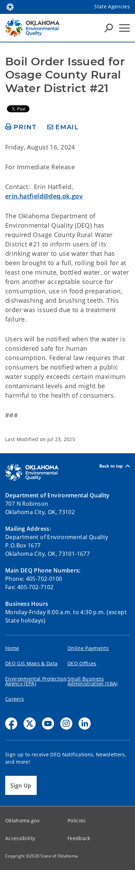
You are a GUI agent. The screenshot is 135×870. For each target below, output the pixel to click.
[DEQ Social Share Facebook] (11, 723)
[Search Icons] (109, 28)
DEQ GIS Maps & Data (31, 663)
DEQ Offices (82, 663)
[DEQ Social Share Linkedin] (85, 723)
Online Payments (88, 648)
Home (12, 648)
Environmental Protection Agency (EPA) (36, 681)
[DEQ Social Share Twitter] (30, 723)
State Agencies (112, 6)
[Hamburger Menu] (124, 28)
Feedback (79, 838)
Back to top (111, 466)
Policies (77, 820)
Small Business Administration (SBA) (93, 681)
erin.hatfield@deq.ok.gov (44, 196)
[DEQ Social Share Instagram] (66, 723)
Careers (14, 699)
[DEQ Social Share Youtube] (48, 723)
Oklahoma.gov (22, 820)
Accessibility (20, 838)
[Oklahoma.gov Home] (10, 6)
